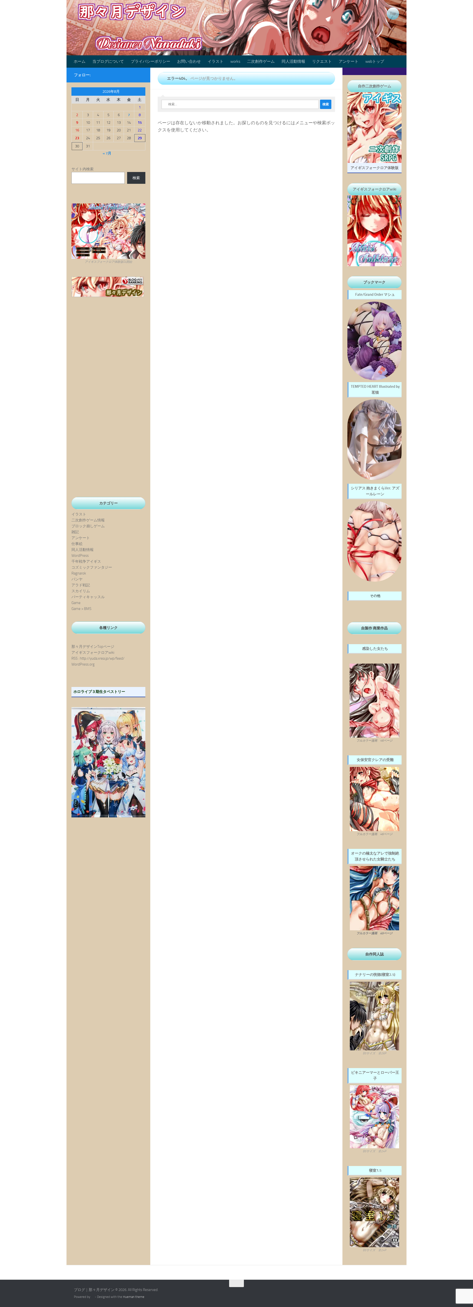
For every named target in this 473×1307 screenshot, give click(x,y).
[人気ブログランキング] (107, 296)
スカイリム (80, 591)
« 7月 (107, 153)
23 (77, 138)
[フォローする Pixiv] (132, 75)
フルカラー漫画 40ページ (374, 933)
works (235, 61)
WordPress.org (83, 664)
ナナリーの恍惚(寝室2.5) (375, 974)
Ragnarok (78, 573)
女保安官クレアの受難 (375, 760)
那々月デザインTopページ (92, 646)
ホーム (79, 61)
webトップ (374, 61)
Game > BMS (81, 609)
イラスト (215, 61)
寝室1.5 (375, 1170)
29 (140, 138)
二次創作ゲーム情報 (88, 520)
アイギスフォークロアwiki (92, 652)
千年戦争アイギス (86, 561)
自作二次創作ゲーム (374, 86)
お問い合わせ (189, 61)
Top (393, 13)
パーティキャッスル (88, 597)
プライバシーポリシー (150, 61)
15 (140, 122)
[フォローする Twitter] (116, 75)
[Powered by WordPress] (92, 1296)
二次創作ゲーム (261, 61)
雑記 (75, 532)
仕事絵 (77, 544)
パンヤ (77, 579)
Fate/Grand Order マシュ (375, 294)
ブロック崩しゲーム (88, 526)
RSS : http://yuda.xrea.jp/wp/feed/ (97, 658)
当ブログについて (108, 61)
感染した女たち (375, 648)
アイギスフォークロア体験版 (375, 168)
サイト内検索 (82, 169)
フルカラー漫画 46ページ (374, 740)
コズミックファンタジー (91, 567)
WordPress (80, 555)
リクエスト (322, 61)
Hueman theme (133, 1297)
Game (76, 603)
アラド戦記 (80, 585)
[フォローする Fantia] (140, 75)
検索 (136, 178)
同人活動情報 (293, 61)
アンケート (348, 61)
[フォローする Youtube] (124, 75)
